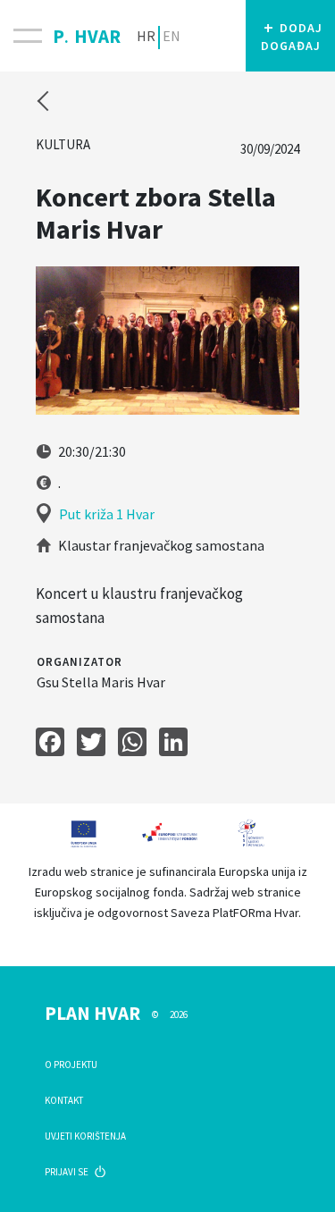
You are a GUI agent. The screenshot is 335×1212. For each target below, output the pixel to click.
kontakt (64, 1100)
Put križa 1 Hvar (107, 514)
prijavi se (67, 1172)
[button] (290, 36)
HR (146, 36)
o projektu (71, 1064)
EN (171, 36)
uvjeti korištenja (85, 1136)
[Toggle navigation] (26, 36)
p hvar (87, 33)
